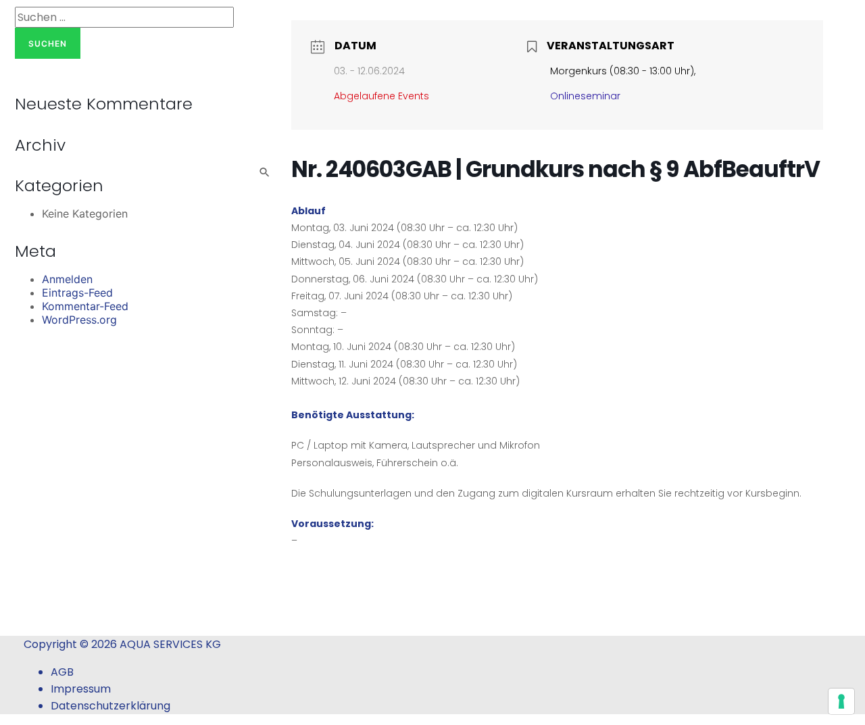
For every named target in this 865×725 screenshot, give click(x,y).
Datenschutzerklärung (110, 706)
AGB (62, 672)
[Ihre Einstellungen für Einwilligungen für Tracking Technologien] (841, 701)
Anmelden (67, 279)
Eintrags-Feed (77, 292)
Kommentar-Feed (85, 306)
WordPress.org (79, 319)
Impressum (81, 689)
